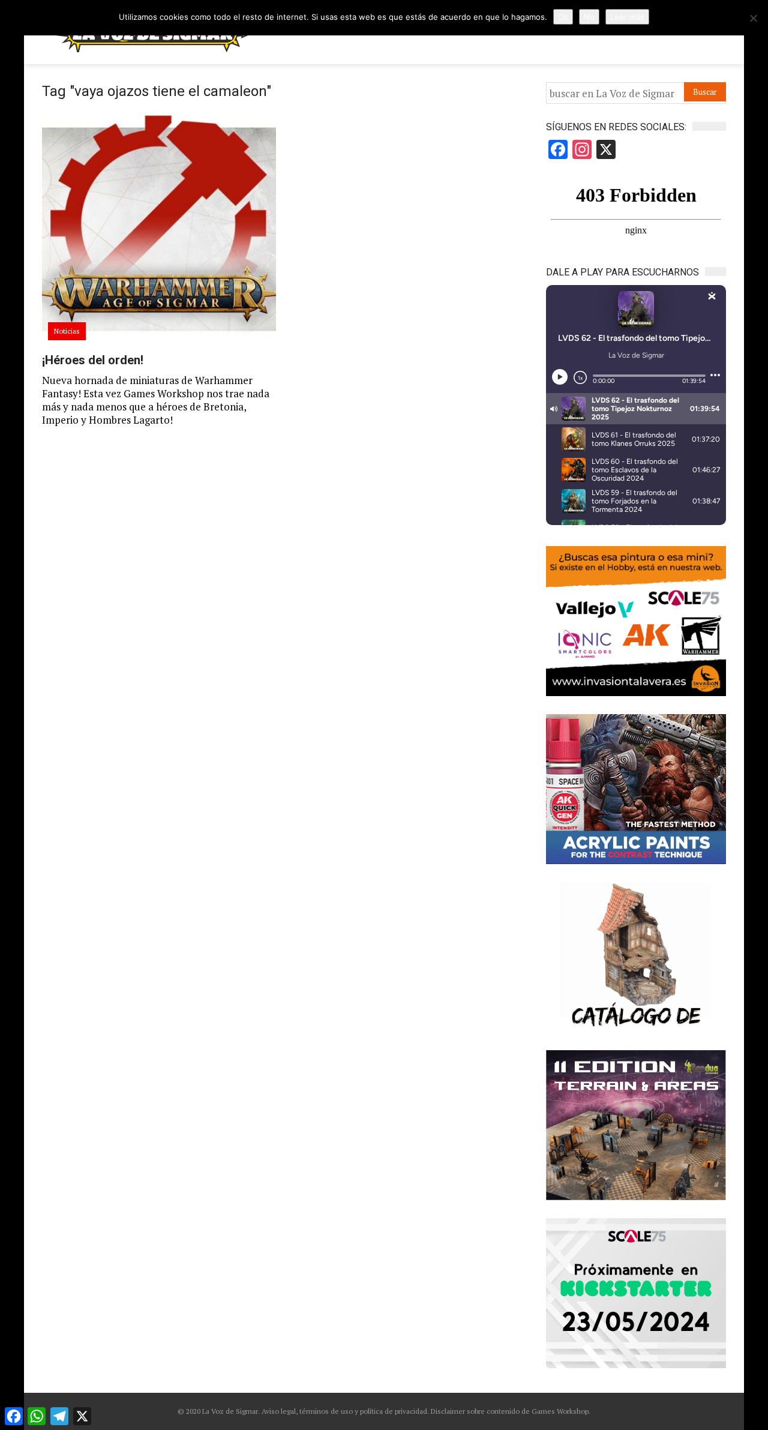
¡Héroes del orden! (92, 360)
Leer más (627, 17)
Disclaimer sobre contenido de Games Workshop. (509, 1411)
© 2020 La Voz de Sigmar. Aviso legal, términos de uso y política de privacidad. (303, 1411)
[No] (753, 18)
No (589, 17)
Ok (563, 17)
